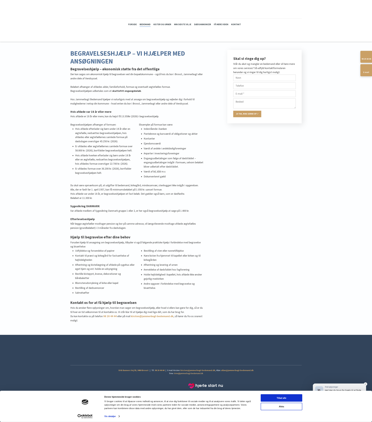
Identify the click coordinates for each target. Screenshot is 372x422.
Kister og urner (162, 24)
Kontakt (236, 24)
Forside (132, 24)
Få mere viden (221, 24)
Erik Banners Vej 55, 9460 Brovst (134, 370)
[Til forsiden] (181, 9)
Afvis (281, 406)
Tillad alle (281, 398)
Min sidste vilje (182, 24)
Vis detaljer (110, 416)
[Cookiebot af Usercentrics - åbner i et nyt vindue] (85, 416)
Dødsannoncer (202, 24)
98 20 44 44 (159, 370)
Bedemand (145, 24)
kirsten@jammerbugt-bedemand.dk (197, 370)
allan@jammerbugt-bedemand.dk (237, 370)
